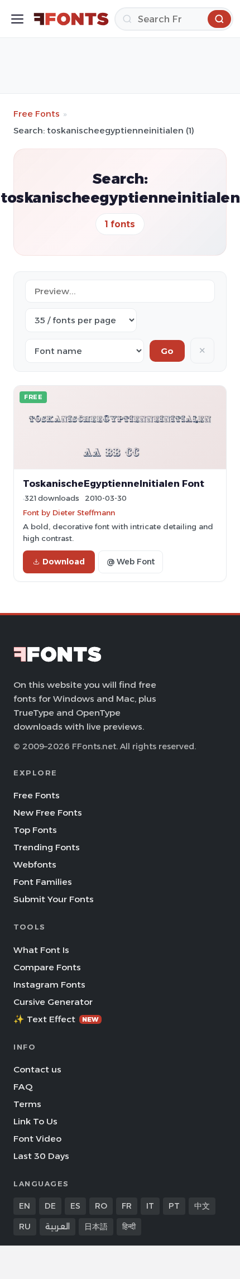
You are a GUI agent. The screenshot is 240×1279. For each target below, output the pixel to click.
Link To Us (35, 1121)
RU (25, 1226)
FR (127, 1206)
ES (75, 1206)
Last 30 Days (41, 1156)
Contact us (37, 1069)
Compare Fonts (47, 967)
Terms (27, 1104)
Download (63, 562)
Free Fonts (36, 113)
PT (174, 1206)
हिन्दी (129, 1226)
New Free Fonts (47, 812)
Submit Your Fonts (53, 899)
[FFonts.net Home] (71, 19)
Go (167, 351)
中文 (202, 1206)
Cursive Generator (53, 1002)
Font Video (37, 1138)
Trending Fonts (46, 847)
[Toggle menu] (17, 19)
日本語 (96, 1226)
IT (150, 1206)
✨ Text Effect (56, 1019)
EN (24, 1206)
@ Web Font (131, 562)
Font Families (42, 881)
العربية (57, 1226)
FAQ (22, 1086)
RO (101, 1206)
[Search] (219, 19)
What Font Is (41, 950)
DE (50, 1206)
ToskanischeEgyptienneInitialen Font (113, 483)
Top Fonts (35, 830)
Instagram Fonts (49, 984)
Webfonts (34, 864)
